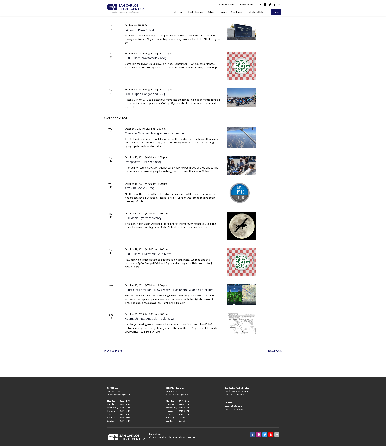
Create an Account (227, 4)
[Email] (279, 4)
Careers (228, 402)
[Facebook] (261, 4)
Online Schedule (246, 4)
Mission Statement (233, 406)
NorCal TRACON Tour (139, 29)
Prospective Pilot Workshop (143, 162)
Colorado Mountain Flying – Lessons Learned (155, 133)
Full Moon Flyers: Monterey (143, 218)
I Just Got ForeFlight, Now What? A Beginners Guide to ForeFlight (169, 289)
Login (276, 12)
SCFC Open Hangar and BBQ (145, 94)
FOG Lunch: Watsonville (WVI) (145, 58)
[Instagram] (265, 4)
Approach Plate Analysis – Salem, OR (150, 318)
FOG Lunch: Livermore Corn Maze (148, 254)
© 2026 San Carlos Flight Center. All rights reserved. (172, 437)
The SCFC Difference (234, 409)
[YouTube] (274, 4)
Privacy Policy (155, 434)
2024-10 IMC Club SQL (140, 188)
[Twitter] (270, 4)
